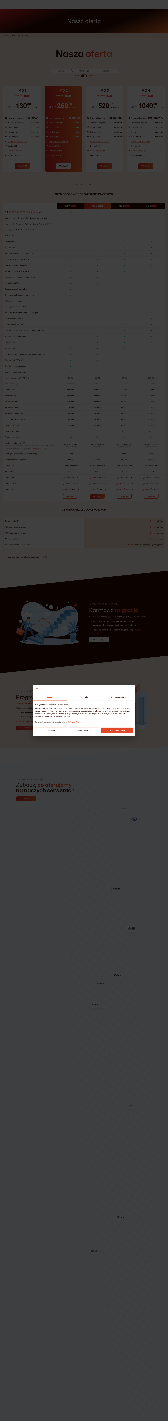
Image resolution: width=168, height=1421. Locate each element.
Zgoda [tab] (49, 697)
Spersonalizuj (82, 730)
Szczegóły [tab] (84, 697)
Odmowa (51, 730)
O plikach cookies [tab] (118, 697)
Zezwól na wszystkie (117, 730)
